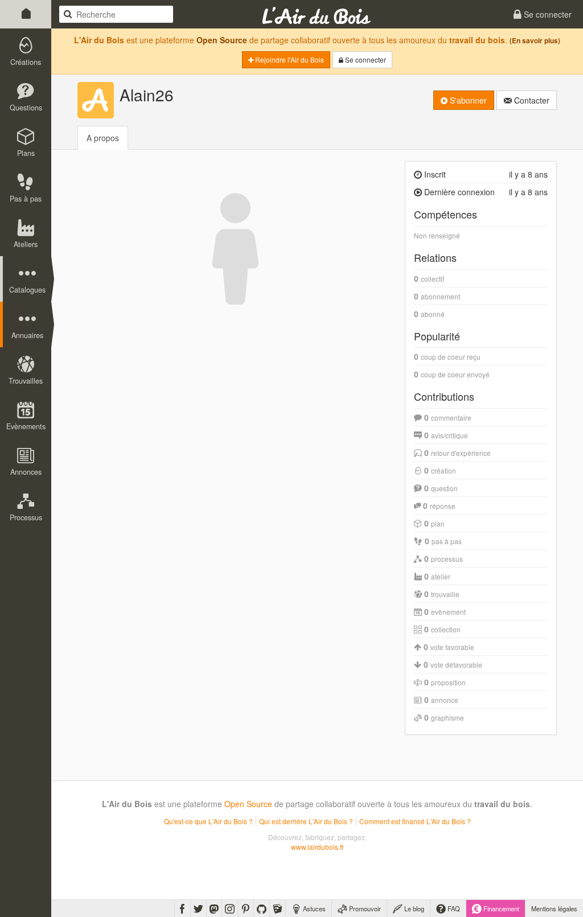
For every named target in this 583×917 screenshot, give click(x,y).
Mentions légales (554, 908)
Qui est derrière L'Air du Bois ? (306, 821)
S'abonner (467, 100)
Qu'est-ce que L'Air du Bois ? (208, 821)
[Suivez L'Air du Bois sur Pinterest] (245, 908)
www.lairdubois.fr (317, 847)
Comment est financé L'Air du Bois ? (415, 821)
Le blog (413, 908)
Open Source (221, 40)
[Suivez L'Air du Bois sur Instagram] (229, 908)
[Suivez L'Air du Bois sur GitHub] (261, 908)
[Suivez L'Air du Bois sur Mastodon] (214, 908)
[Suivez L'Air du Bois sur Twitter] (198, 908)
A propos (103, 137)
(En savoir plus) (535, 41)
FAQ (453, 908)
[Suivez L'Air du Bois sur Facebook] (182, 908)
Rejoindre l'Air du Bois (288, 59)
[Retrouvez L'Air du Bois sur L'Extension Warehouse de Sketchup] (277, 908)
